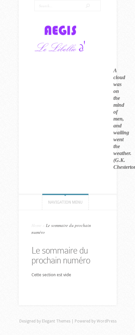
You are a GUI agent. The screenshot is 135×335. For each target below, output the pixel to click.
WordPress (107, 321)
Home (36, 225)
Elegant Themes (56, 321)
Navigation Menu (65, 202)
